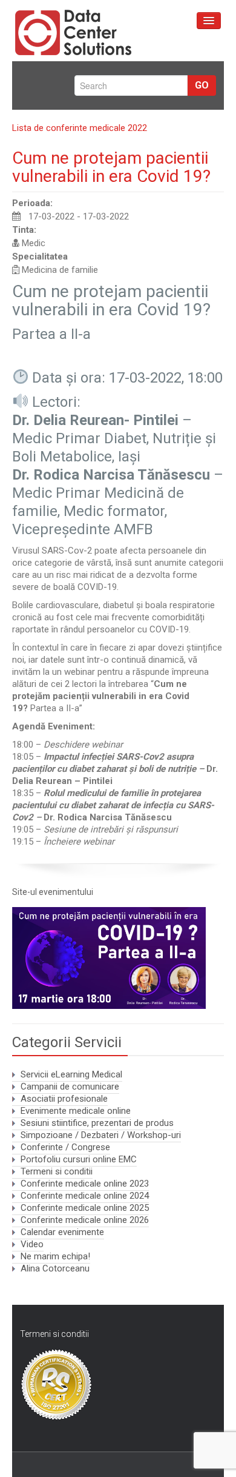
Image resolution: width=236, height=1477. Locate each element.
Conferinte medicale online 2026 (85, 1219)
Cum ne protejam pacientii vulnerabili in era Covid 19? (111, 167)
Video (32, 1244)
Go (202, 85)
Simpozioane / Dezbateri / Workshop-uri (101, 1135)
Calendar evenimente (62, 1232)
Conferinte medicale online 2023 (85, 1183)
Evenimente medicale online (76, 1110)
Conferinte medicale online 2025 (85, 1207)
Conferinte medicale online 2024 (85, 1195)
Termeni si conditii (57, 1171)
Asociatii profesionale (64, 1098)
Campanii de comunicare (70, 1086)
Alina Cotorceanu (55, 1268)
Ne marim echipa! (55, 1256)
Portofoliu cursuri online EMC (79, 1159)
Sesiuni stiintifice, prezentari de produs (97, 1122)
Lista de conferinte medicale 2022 (79, 127)
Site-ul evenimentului (52, 892)
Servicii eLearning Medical (71, 1074)
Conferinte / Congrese (65, 1147)
